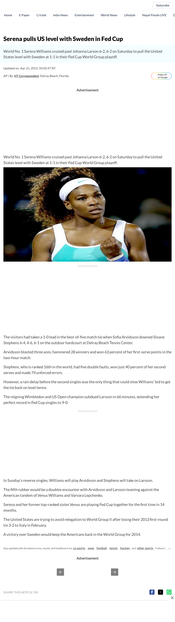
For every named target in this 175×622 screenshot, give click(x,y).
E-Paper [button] (24, 15)
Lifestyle (129, 15)
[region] (87, 26)
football (101, 548)
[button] (60, 572)
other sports (145, 548)
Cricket (41, 15)
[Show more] (169, 548)
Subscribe (162, 5)
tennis (113, 548)
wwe (91, 548)
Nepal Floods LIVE (154, 15)
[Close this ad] (172, 598)
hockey (125, 548)
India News (60, 15)
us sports (79, 548)
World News (109, 15)
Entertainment (84, 15)
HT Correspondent (26, 76)
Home (8, 15)
